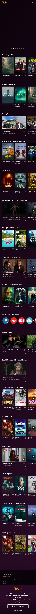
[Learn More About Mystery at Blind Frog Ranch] (25, 353)
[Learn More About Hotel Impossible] (25, 135)
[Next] (33, 25)
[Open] (32, 2)
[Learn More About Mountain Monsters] (25, 381)
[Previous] (2, 25)
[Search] (28, 2)
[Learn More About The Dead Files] (25, 278)
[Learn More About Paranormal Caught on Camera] (25, 221)
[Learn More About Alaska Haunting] (25, 467)
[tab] (11, 48)
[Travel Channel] (4, 3)
